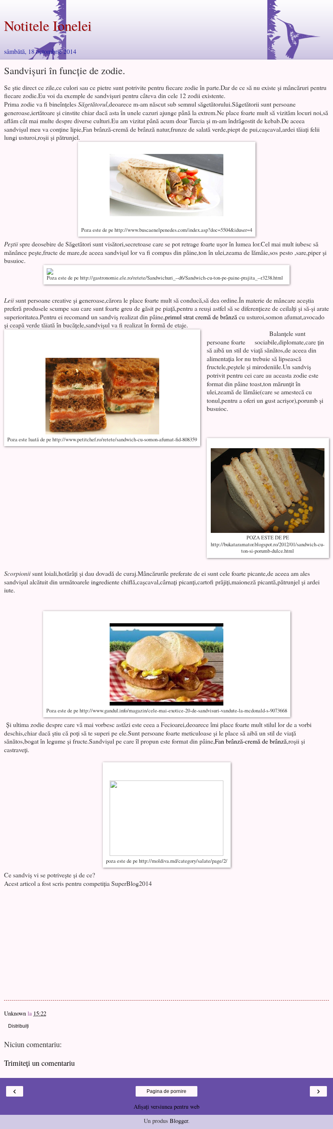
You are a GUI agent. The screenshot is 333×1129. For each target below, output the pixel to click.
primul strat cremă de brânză (201, 316)
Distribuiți (18, 1026)
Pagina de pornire (166, 1091)
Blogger (179, 1121)
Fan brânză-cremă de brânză (251, 741)
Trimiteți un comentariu (39, 1063)
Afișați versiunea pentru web (166, 1106)
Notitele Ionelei (48, 25)
